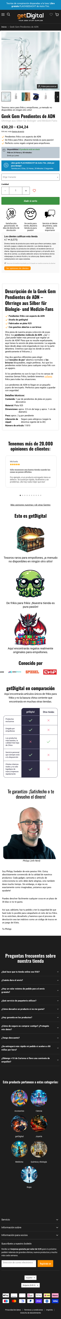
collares (48, 376)
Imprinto (49, 1310)
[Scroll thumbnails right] (57, 97)
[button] (20, 495)
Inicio (4, 27)
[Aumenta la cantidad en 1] (26, 190)
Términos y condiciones (33, 1310)
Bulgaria (29, 1285)
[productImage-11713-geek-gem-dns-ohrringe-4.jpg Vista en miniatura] (45, 96)
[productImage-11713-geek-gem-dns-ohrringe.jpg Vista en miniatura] (6, 96)
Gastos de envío (18, 132)
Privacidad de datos (13, 1310)
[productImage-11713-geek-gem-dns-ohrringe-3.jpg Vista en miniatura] (35, 96)
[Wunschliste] (51, 14)
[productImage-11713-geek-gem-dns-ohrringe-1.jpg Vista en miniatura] (16, 96)
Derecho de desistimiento (30, 1313)
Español (29, 1278)
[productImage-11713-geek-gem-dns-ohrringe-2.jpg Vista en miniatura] (25, 96)
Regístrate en (45, 1263)
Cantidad (5, 184)
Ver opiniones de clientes (17, 268)
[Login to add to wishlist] (34, 191)
